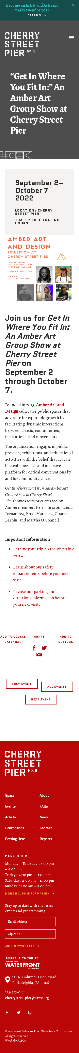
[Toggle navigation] (71, 37)
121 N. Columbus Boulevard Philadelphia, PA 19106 (34, 979)
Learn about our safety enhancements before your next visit (41, 573)
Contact (46, 828)
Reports (46, 838)
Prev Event (22, 684)
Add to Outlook (66, 639)
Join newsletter (20, 946)
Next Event (41, 699)
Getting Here (15, 838)
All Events (57, 687)
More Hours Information (27, 894)
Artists (10, 817)
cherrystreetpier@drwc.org (27, 997)
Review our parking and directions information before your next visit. (39, 598)
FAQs (44, 806)
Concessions (14, 828)
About (44, 795)
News (44, 817)
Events (10, 806)
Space (10, 795)
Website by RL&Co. (15, 1041)
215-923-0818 (15, 992)
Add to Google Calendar (13, 639)
